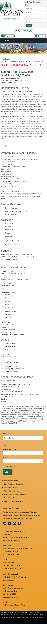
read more (28, 518)
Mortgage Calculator (11, 487)
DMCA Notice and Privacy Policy (14, 605)
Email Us (9, 36)
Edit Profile (4, 616)
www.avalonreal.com (10, 597)
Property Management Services (15, 494)
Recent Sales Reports (11, 491)
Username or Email (9, 449)
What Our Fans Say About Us (14, 501)
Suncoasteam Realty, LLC (24, 617)
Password (6, 458)
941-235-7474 (25, 31)
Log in (41, 614)
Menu (7, 41)
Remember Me (10, 466)
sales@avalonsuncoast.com (19, 537)
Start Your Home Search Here (14, 484)
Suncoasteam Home (11, 480)
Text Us (42, 36)
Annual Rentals (9, 498)
